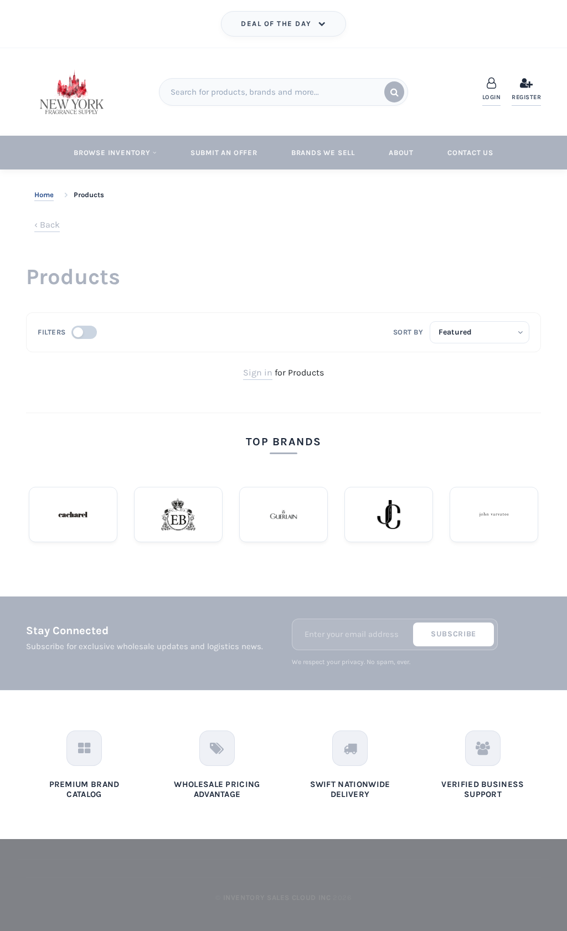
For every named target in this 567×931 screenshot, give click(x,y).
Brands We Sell (323, 152)
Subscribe (453, 634)
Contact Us (470, 152)
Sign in (257, 372)
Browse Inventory (112, 152)
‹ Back (47, 224)
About (401, 152)
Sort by (408, 332)
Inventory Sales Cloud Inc (277, 897)
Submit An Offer (223, 152)
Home (44, 195)
